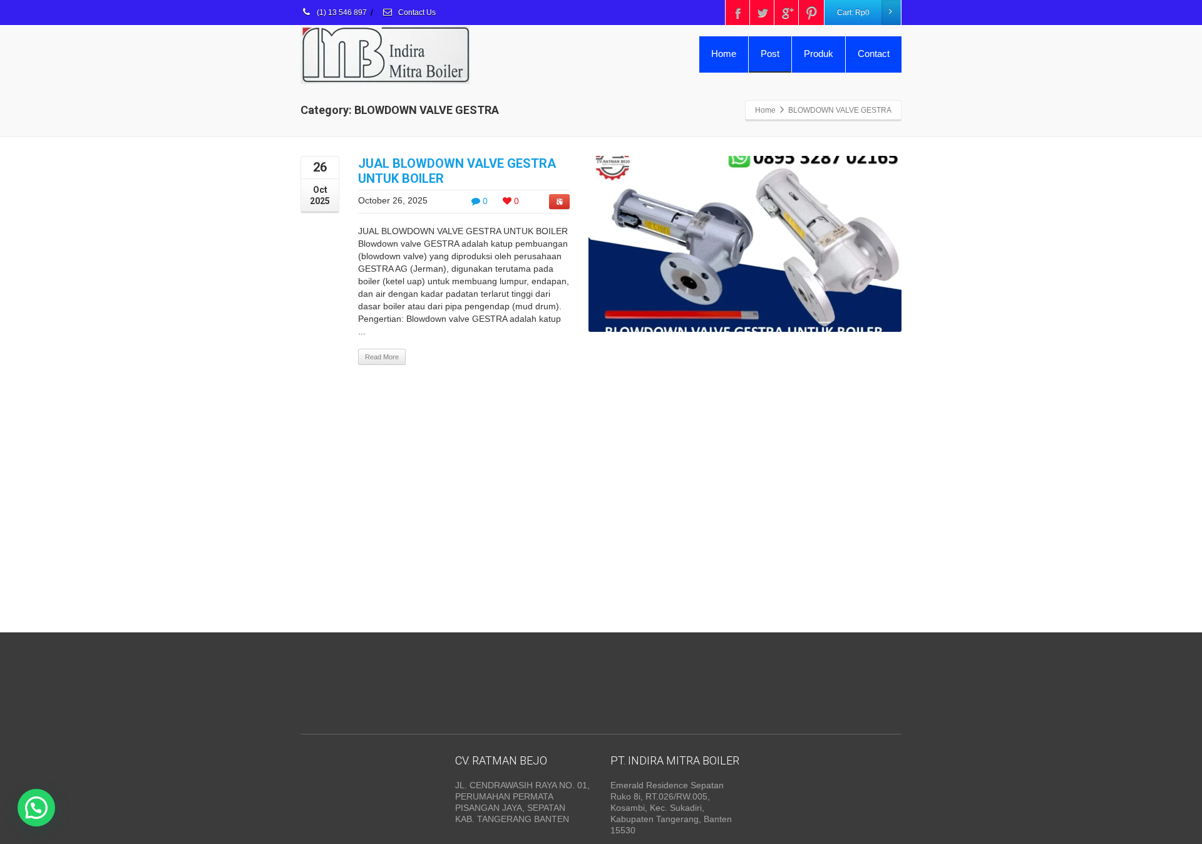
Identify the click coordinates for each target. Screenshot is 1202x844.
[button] (36, 807)
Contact (874, 53)
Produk (818, 53)
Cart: (853, 12)
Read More (382, 357)
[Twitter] (762, 12)
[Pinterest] (811, 12)
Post (770, 53)
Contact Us (416, 12)
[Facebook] (738, 12)
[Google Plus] (786, 12)
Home (723, 53)
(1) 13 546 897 (341, 12)
